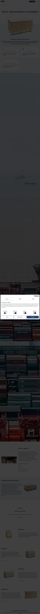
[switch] (15, 313)
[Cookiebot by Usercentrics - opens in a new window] (34, 296)
